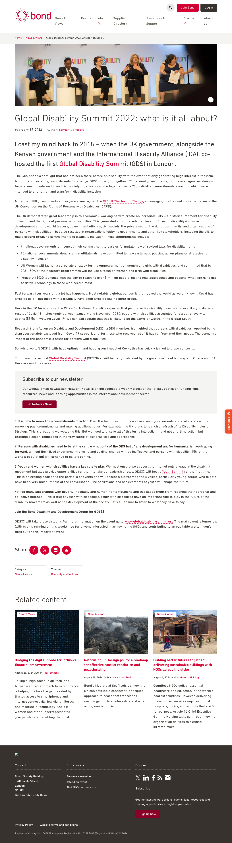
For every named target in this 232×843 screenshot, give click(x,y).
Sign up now (148, 814)
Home (18, 38)
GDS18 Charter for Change (123, 201)
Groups (188, 18)
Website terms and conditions (59, 824)
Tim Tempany (51, 673)
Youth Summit (172, 472)
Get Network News (39, 404)
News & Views (34, 38)
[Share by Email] (66, 550)
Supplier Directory (120, 21)
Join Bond (187, 7)
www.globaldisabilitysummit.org (149, 521)
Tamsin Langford (71, 130)
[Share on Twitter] (44, 550)
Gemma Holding (189, 677)
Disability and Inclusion (65, 574)
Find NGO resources (80, 787)
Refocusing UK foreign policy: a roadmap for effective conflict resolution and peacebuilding (116, 665)
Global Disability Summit (93, 164)
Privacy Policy (24, 824)
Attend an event (77, 782)
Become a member (79, 776)
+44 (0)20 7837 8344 (33, 795)
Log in (209, 7)
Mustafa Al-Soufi (122, 677)
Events (86, 18)
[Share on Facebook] (33, 550)
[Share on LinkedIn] (55, 550)
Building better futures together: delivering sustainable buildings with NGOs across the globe (182, 665)
